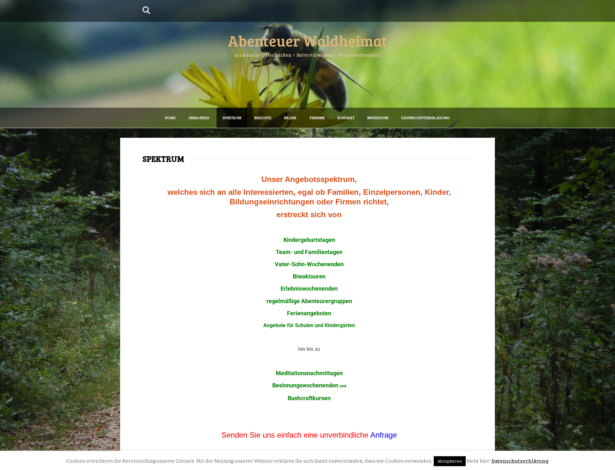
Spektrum (232, 117)
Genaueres (198, 117)
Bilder (290, 117)
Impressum (378, 117)
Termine (317, 117)
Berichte (262, 117)
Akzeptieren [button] (450, 461)
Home (170, 117)
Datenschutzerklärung (425, 117)
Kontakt (346, 117)
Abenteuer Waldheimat (307, 40)
